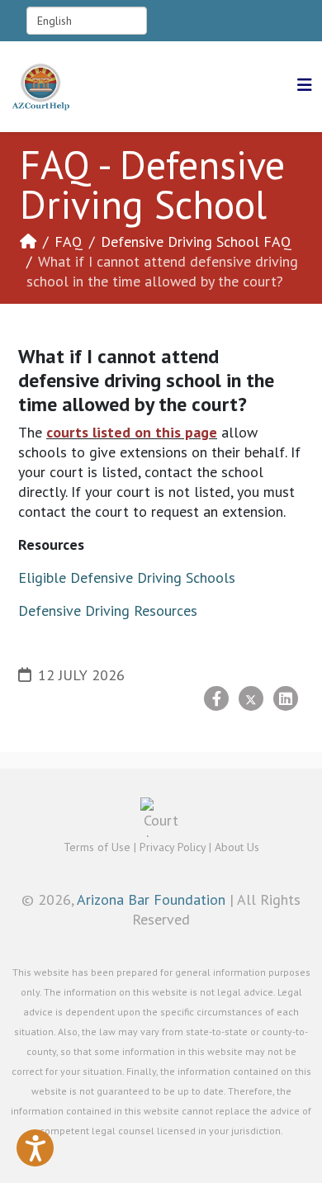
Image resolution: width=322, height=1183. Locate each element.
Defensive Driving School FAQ (196, 241)
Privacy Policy (173, 847)
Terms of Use (97, 847)
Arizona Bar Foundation (151, 899)
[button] (35, 1147)
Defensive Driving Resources (107, 610)
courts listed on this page (131, 432)
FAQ (68, 241)
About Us (237, 847)
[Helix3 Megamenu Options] (304, 85)
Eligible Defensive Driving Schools (126, 577)
